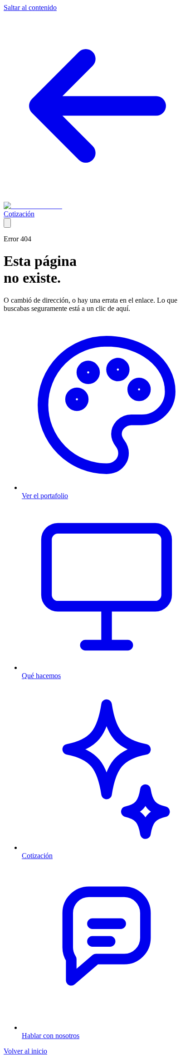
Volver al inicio (25, 1051)
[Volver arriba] (7, 223)
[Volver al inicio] (97, 197)
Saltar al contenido (30, 7)
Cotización (19, 214)
